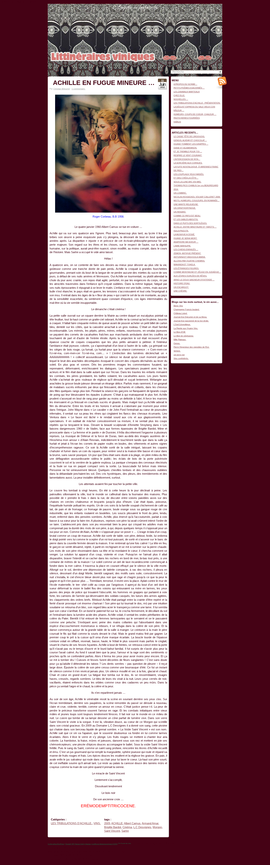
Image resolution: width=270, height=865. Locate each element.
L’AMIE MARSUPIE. (182, 246)
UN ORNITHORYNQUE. (185, 208)
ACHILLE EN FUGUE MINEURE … (104, 82)
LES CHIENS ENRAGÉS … (186, 249)
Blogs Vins (178, 306)
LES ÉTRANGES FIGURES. (186, 268)
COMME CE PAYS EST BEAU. (187, 216)
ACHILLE (117, 823)
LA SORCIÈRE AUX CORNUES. (188, 163)
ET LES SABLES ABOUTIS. (186, 219)
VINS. (97, 823)
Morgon (157, 827)
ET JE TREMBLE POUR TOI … (188, 151)
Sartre (125, 830)
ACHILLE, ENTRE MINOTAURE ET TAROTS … (195, 227)
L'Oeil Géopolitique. (182, 324)
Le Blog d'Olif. (180, 332)
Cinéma (127, 827)
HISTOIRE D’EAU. (182, 283)
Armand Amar (150, 823)
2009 (107, 823)
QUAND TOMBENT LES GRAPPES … (191, 144)
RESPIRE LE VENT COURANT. (188, 155)
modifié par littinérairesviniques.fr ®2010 (104, 844)
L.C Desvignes (142, 827)
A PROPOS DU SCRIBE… (185, 84)
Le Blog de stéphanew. (184, 336)
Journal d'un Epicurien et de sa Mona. (190, 317)
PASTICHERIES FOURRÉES (187, 118)
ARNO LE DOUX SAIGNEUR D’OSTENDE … (194, 280)
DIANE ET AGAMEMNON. (185, 148)
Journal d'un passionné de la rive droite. (191, 321)
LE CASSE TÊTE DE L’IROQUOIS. (189, 136)
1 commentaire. (78, 89)
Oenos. (177, 343)
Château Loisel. (180, 313)
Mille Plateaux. (180, 339)
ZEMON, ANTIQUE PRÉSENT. (187, 253)
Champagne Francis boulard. (186, 309)
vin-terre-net (179, 355)
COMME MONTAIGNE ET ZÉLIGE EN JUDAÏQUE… (197, 272)
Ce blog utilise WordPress (56, 844)
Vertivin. (177, 351)
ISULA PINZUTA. (181, 231)
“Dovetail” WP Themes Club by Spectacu (78, 844)
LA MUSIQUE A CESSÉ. (184, 234)
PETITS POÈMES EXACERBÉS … (189, 88)
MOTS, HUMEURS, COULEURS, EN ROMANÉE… (196, 200)
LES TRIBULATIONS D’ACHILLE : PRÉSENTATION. (197, 103)
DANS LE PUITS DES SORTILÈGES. (190, 223)
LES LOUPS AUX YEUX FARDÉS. (189, 174)
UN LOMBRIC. (180, 193)
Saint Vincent (112, 830)
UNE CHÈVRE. (180, 291)
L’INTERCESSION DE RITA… (187, 159)
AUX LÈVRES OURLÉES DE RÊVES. (190, 276)
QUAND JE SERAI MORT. (185, 238)
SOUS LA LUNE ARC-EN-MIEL (187, 182)
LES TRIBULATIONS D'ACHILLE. (71, 823)
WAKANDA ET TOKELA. (184, 264)
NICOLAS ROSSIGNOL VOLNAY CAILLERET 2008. (197, 197)
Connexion (217, 6)
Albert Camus (132, 823)
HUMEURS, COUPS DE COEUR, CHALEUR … (195, 114)
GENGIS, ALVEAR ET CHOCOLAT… (190, 140)
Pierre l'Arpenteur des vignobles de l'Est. (191, 347)
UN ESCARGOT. (181, 287)
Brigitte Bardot (112, 827)
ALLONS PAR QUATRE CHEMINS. (189, 261)
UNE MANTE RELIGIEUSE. (186, 204)
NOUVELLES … (181, 99)
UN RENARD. (180, 212)
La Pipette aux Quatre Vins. (186, 328)
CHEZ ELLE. (179, 95)
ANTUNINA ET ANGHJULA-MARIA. (190, 257)
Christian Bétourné (61, 89)
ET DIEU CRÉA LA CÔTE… (186, 178)
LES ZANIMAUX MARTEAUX (187, 92)
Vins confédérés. (181, 358)
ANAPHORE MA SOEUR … (186, 242)
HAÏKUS (177, 122)
